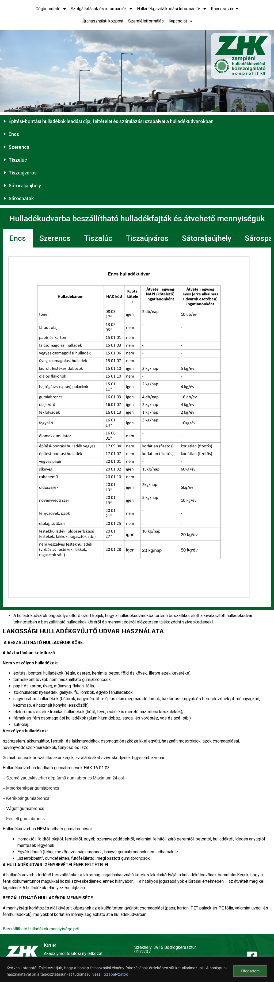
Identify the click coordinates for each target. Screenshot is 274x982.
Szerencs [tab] (55, 238)
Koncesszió (222, 8)
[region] (137, 969)
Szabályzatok (116, 974)
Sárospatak (21, 198)
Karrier (50, 945)
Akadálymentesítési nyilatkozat (73, 953)
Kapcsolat (178, 21)
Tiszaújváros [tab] (147, 238)
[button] (137, 121)
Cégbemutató (48, 8)
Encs (14, 134)
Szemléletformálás (145, 21)
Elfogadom (250, 971)
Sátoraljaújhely (25, 185)
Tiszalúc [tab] (98, 238)
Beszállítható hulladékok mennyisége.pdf (41, 928)
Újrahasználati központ (102, 21)
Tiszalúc (18, 160)
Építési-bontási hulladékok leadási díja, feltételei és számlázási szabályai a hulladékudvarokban (111, 121)
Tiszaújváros (23, 173)
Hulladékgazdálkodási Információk (169, 8)
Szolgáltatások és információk (99, 8)
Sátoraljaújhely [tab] (206, 238)
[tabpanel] (137, 427)
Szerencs (19, 147)
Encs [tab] (17, 238)
